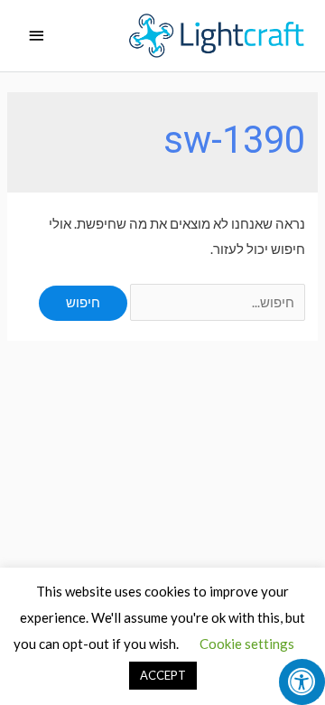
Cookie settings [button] (247, 643)
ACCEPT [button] (163, 675)
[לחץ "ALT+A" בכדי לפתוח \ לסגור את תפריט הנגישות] (302, 682)
